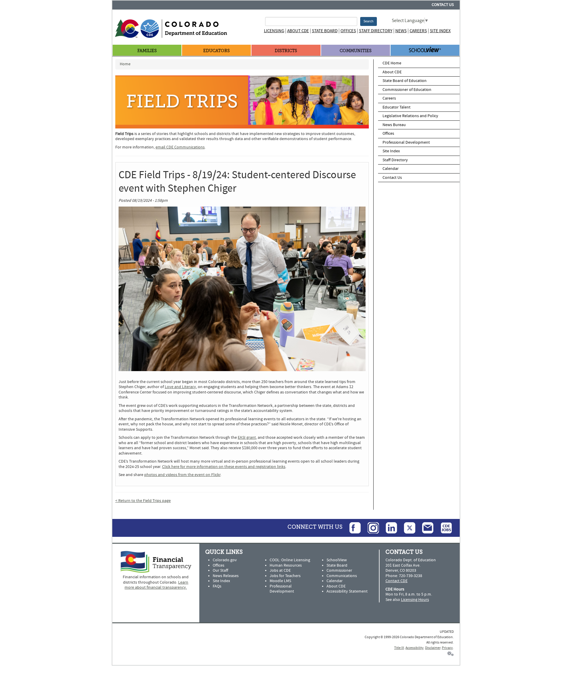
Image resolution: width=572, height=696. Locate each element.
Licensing (274, 31)
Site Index (440, 31)
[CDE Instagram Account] (370, 527)
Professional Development (406, 142)
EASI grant (247, 437)
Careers (418, 31)
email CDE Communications (180, 147)
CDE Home (392, 63)
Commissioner (339, 570)
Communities (356, 50)
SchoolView (337, 560)
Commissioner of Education (407, 89)
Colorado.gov (225, 560)
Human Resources (286, 565)
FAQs (217, 586)
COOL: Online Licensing (290, 560)
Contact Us (443, 4)
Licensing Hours (415, 599)
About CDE (298, 31)
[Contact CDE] (424, 527)
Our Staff (220, 570)
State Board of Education (405, 80)
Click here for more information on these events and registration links (223, 466)
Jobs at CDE (280, 570)
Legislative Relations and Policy (410, 116)
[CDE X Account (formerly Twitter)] (406, 527)
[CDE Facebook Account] (352, 527)
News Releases (226, 576)
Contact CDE (397, 581)
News (401, 31)
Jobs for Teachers (285, 576)
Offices (348, 31)
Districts (286, 50)
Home (125, 64)
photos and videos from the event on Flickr (182, 475)
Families (147, 50)
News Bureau (394, 125)
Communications (342, 576)
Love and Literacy (180, 387)
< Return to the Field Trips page (143, 500)
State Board (325, 31)
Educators (216, 50)
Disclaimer (432, 648)
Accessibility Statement (347, 591)
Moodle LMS (280, 581)
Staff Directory (375, 31)
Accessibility (414, 648)
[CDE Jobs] (443, 527)
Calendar (391, 168)
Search (368, 21)
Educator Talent (397, 107)
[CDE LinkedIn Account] (388, 527)
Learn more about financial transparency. (156, 585)
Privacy (447, 648)
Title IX (399, 648)
